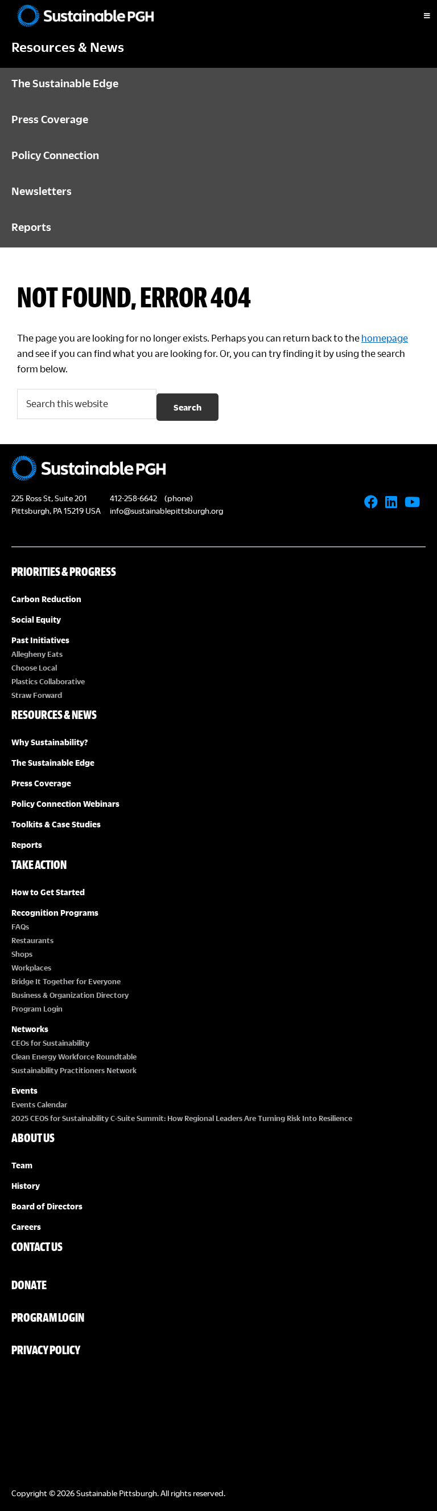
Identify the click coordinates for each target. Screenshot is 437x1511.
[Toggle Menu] (417, 16)
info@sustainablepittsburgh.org (166, 510)
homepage (384, 337)
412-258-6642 (133, 498)
